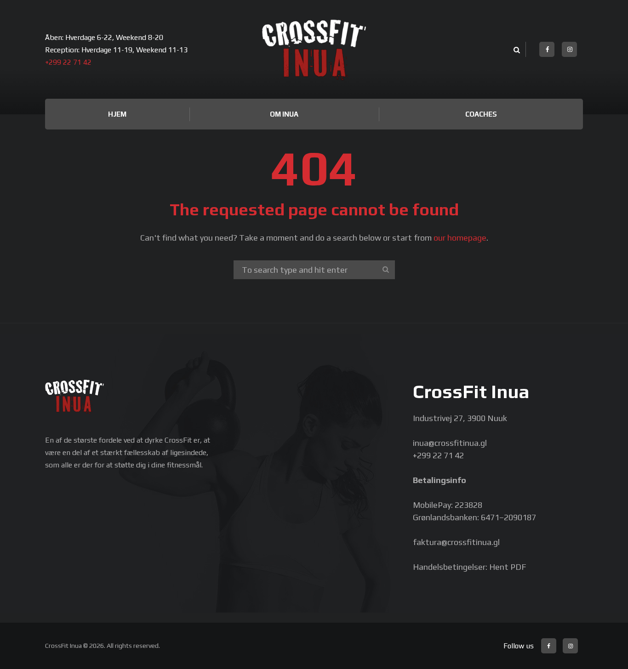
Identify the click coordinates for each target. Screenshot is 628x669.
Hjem (117, 114)
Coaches (481, 114)
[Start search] (385, 269)
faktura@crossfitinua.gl (456, 542)
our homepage (460, 237)
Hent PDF (507, 567)
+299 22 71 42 (68, 62)
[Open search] (515, 50)
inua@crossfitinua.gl (450, 443)
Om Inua (284, 114)
